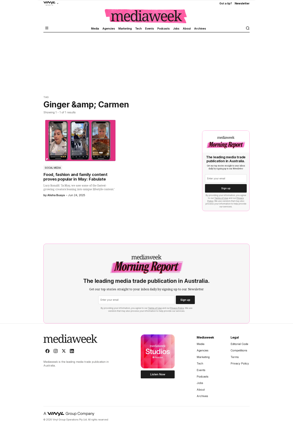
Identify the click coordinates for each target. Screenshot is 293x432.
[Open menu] (46, 28)
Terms (235, 357)
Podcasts (163, 28)
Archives (200, 28)
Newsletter (242, 3)
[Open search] (248, 28)
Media (95, 28)
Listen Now (157, 374)
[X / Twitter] (64, 351)
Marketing (125, 28)
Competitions (239, 350)
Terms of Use (221, 198)
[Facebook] (47, 351)
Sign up (225, 188)
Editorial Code (239, 344)
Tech (138, 28)
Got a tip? (225, 3)
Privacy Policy (177, 308)
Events (149, 28)
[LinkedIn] (72, 351)
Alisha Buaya (56, 195)
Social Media (53, 167)
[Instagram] (56, 351)
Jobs (176, 28)
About (187, 28)
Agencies (108, 28)
